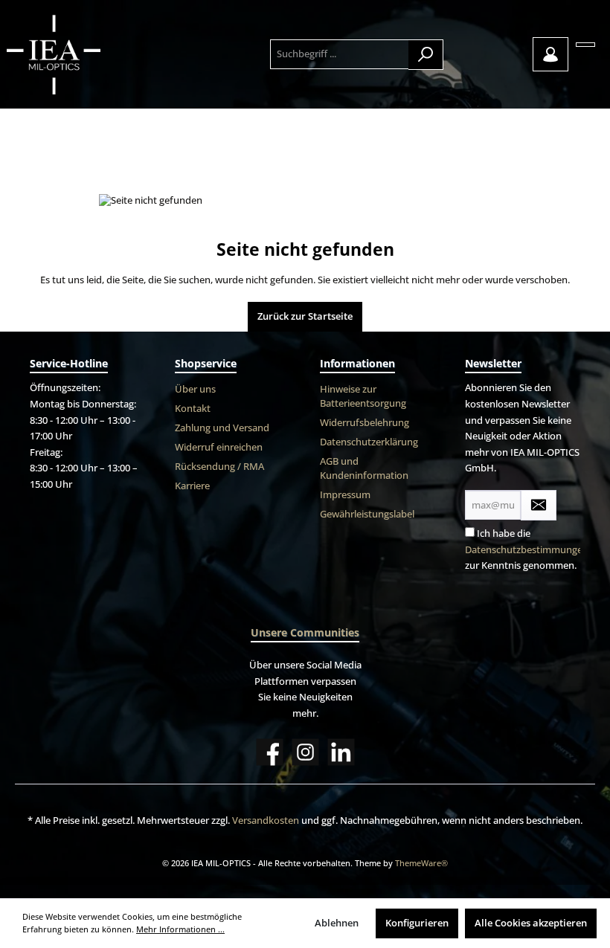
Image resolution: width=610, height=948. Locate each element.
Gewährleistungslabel (367, 514)
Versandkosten (265, 820)
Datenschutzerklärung (369, 442)
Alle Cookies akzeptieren (531, 923)
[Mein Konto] (550, 54)
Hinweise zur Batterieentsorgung (363, 396)
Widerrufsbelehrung (364, 422)
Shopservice (206, 363)
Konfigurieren (417, 923)
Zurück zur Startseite (305, 316)
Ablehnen (337, 923)
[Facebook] (269, 752)
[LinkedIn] (341, 752)
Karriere (192, 486)
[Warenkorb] (585, 44)
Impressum (345, 494)
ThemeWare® (421, 862)
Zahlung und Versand (222, 428)
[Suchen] (425, 54)
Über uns (195, 389)
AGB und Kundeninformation (364, 468)
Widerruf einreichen (219, 447)
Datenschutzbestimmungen (526, 550)
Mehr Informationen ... (180, 929)
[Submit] (538, 505)
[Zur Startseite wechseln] (87, 54)
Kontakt (193, 408)
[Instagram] (305, 752)
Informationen (357, 363)
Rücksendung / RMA (219, 466)
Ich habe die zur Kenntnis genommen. (526, 549)
